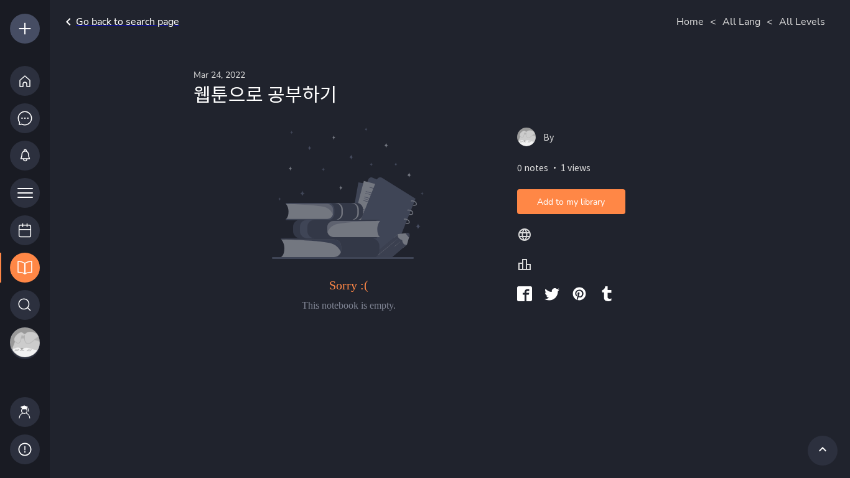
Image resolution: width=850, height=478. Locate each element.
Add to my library (571, 202)
